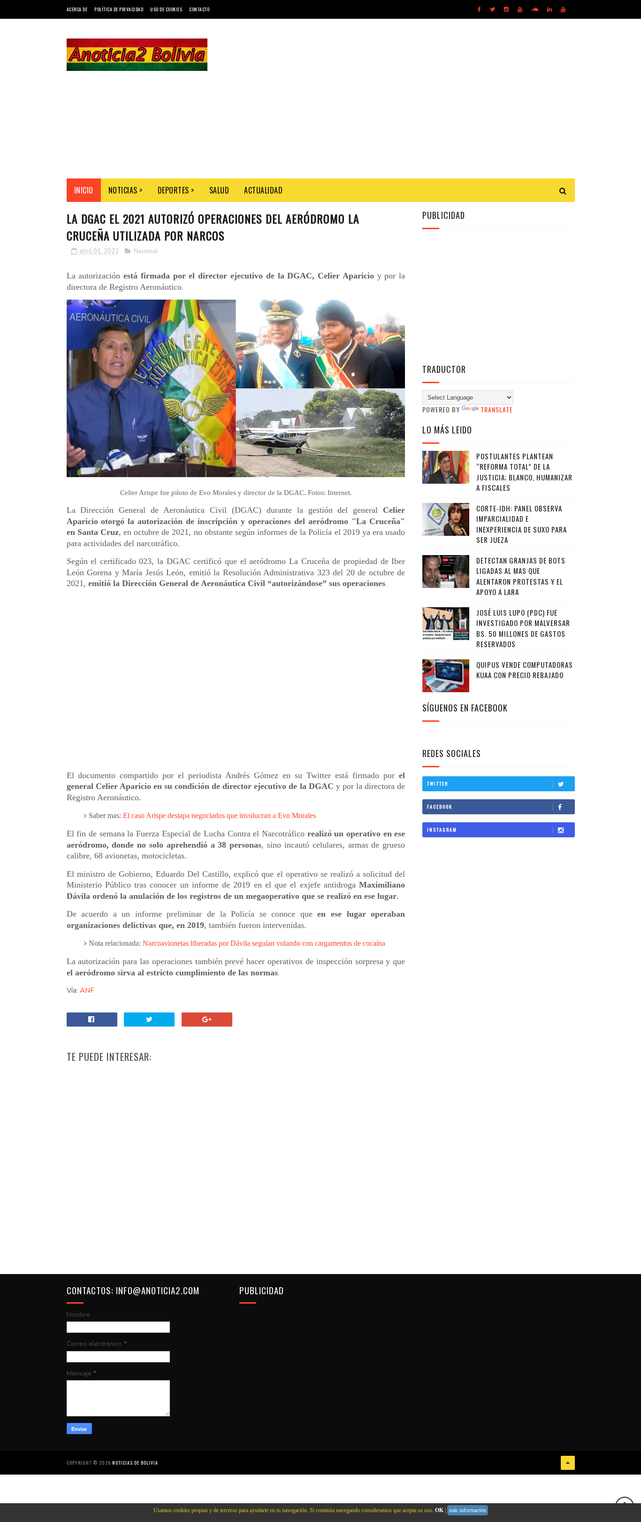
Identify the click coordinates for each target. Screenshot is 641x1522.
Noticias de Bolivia (135, 1462)
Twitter (437, 783)
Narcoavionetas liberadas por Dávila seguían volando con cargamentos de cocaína (264, 943)
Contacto (199, 9)
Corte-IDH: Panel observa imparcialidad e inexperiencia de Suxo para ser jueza (521, 524)
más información (467, 1510)
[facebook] (479, 9)
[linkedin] (549, 9)
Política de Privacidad (118, 9)
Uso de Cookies (166, 9)
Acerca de (77, 9)
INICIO (83, 190)
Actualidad (263, 190)
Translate (497, 409)
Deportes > (176, 190)
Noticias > (125, 190)
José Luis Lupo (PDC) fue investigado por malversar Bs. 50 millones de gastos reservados (523, 628)
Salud (219, 190)
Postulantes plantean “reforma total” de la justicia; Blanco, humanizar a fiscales (524, 472)
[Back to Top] (568, 1463)
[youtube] (520, 9)
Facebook (439, 806)
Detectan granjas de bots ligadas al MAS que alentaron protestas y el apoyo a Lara (520, 576)
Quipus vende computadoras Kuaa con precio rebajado (524, 669)
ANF (87, 990)
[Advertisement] (404, 98)
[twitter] (492, 9)
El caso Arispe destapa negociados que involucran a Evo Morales (219, 815)
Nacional (146, 251)
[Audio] (535, 9)
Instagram (442, 829)
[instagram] (506, 9)
